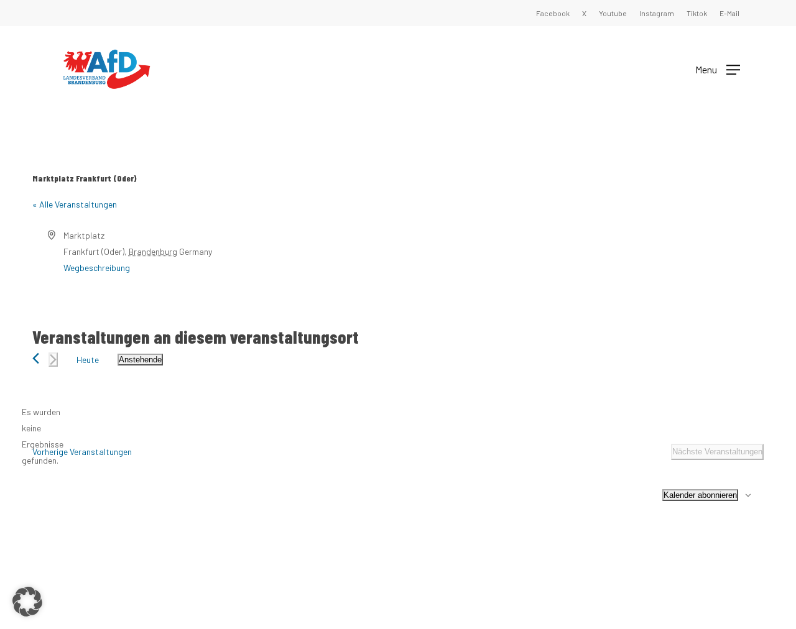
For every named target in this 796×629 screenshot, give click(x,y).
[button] (717, 68)
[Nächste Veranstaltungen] (53, 359)
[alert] (42, 436)
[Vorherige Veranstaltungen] (35, 358)
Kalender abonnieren (700, 495)
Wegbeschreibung (96, 267)
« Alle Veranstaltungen (74, 204)
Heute (87, 359)
